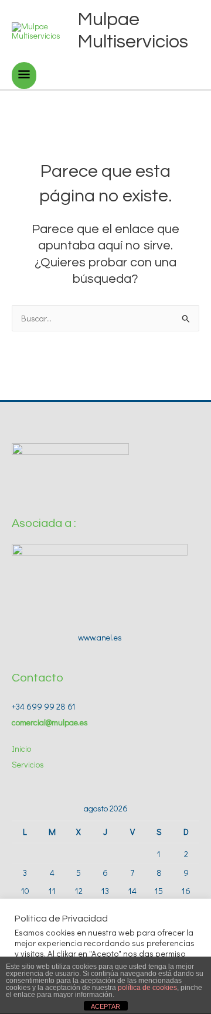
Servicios (28, 764)
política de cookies (147, 988)
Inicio (21, 748)
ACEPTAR (105, 1006)
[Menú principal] (24, 75)
